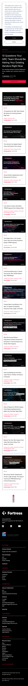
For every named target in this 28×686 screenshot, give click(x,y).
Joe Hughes (7, 214)
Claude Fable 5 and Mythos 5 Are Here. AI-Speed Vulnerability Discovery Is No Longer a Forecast (13, 306)
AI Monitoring (12, 483)
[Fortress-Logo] (12, 513)
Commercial (8, 77)
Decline (14, 42)
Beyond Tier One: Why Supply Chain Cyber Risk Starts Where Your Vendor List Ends (14, 442)
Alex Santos (7, 313)
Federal (3, 77)
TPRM (13, 212)
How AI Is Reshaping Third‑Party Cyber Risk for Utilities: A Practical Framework (13, 374)
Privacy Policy (10, 678)
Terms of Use (17, 678)
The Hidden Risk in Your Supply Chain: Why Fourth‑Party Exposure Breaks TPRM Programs (13, 240)
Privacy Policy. (8, 24)
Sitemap (4, 678)
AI (19, 311)
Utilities (10, 379)
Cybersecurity (6, 149)
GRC (12, 77)
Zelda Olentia (6, 76)
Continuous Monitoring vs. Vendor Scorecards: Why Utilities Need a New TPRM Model (13, 273)
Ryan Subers (7, 348)
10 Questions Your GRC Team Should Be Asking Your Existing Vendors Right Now (14, 113)
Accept (14, 38)
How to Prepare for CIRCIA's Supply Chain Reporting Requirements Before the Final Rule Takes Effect (13, 409)
